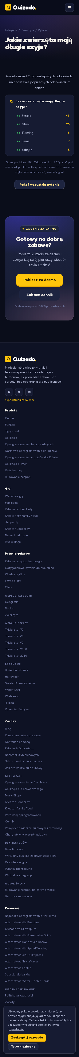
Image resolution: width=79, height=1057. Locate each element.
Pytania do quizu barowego (23, 561)
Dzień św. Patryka (17, 709)
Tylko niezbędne (23, 1046)
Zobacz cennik (39, 294)
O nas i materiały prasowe (23, 735)
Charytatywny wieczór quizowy (26, 834)
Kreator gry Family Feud (21, 516)
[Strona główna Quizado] (20, 7)
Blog (8, 729)
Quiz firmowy (14, 849)
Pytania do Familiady (18, 509)
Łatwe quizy (13, 581)
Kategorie (11, 30)
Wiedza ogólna (15, 574)
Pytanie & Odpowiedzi (19, 748)
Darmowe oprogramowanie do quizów (31, 451)
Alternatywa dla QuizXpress (24, 955)
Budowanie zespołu (18, 477)
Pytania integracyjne (18, 869)
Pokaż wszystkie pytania (40, 184)
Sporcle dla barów (17, 974)
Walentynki (12, 690)
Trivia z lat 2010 (16, 656)
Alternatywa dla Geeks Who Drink (28, 935)
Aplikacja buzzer (16, 464)
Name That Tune (16, 535)
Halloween (12, 677)
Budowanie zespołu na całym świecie (30, 890)
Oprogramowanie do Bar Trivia (26, 782)
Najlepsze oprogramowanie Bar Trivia (30, 916)
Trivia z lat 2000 (16, 649)
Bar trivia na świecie (18, 896)
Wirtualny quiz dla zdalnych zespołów (30, 856)
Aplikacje (11, 438)
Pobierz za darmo (39, 279)
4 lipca (9, 703)
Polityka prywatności (19, 995)
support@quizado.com (19, 400)
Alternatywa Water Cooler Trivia (27, 981)
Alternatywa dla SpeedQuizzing (26, 948)
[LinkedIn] (29, 392)
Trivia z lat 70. (14, 629)
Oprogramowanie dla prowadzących (29, 444)
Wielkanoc (12, 696)
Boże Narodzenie (16, 670)
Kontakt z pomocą (17, 742)
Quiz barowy (13, 470)
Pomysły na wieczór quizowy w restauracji (33, 828)
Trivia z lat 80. (14, 636)
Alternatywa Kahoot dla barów (26, 942)
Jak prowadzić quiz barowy (23, 761)
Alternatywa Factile (18, 968)
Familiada (11, 503)
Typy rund (12, 431)
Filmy (8, 587)
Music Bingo (13, 542)
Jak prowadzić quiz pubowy (23, 768)
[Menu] (69, 7)
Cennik (9, 418)
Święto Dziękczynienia (20, 683)
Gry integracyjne (16, 862)
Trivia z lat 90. (14, 642)
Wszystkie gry (14, 496)
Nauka (9, 608)
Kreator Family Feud (19, 808)
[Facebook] (9, 392)
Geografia (12, 602)
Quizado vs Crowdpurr (20, 929)
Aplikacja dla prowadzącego (24, 789)
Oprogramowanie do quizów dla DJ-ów (31, 457)
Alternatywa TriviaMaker (21, 961)
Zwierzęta (27, 30)
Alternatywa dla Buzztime (22, 922)
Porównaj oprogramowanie (23, 815)
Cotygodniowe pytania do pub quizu (29, 568)
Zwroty (10, 1002)
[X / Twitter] (19, 392)
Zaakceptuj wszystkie (27, 1037)
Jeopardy (11, 522)
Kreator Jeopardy (17, 529)
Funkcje (10, 425)
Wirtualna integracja (18, 875)
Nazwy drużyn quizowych (22, 755)
